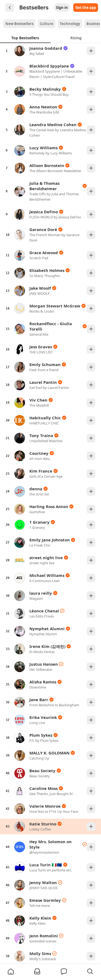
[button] (10, 971)
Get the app (85, 7)
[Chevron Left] (9, 7)
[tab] (25, 37)
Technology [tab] (70, 23)
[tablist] (51, 23)
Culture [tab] (46, 23)
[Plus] (91, 51)
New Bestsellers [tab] (19, 23)
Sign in (62, 7)
